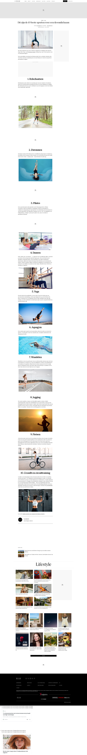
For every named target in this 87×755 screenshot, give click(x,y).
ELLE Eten (43, 1)
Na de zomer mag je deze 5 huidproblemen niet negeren (14, 730)
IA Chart (60, 685)
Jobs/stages (29, 682)
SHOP (65, 1)
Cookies (17, 687)
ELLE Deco (48, 1)
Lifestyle (43, 564)
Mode (26, 1)
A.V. (59, 682)
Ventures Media (41, 685)
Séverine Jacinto (31, 52)
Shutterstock (49, 25)
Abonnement (18, 682)
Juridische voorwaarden (53, 682)
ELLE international (41, 682)
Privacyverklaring (51, 685)
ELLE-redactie (39, 25)
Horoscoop (38, 1)
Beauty (29, 1)
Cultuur (33, 1)
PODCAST (53, 1)
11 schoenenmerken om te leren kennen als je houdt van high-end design (17, 706)
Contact (28, 685)
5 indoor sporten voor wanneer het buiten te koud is (33, 514)
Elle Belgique (18, 685)
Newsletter (70, 1)
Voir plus (43, 655)
